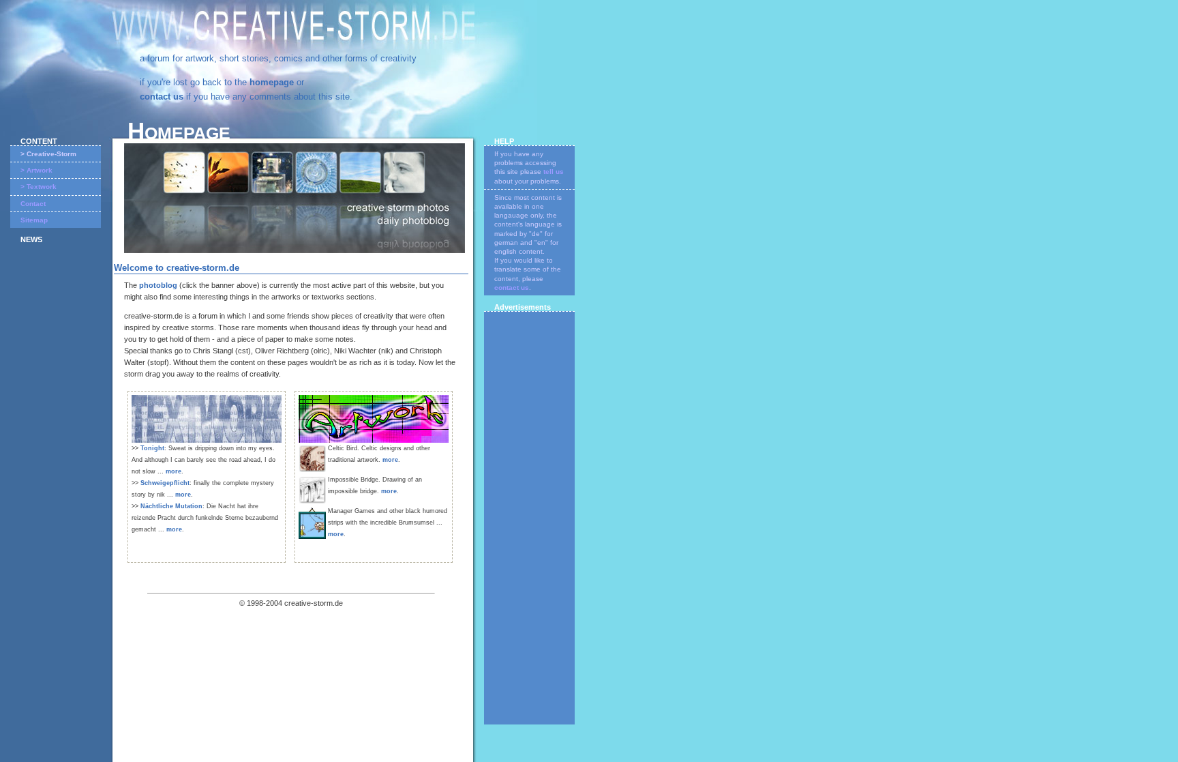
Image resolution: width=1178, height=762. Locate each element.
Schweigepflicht (165, 483)
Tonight (152, 448)
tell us (553, 171)
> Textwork (38, 186)
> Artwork (36, 170)
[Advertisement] (530, 519)
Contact (33, 203)
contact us (161, 96)
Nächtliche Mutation (171, 506)
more (173, 471)
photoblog (158, 285)
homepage (272, 82)
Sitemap (34, 220)
